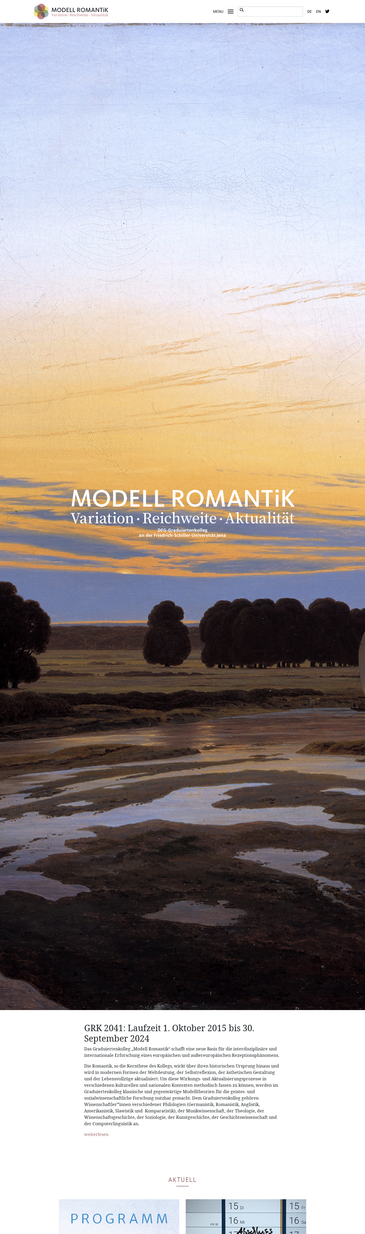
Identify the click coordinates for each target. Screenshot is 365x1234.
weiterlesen (96, 1134)
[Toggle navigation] (231, 11)
